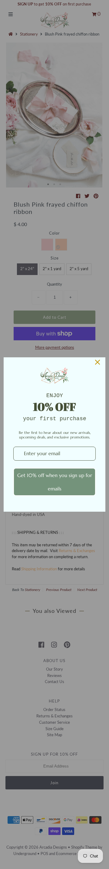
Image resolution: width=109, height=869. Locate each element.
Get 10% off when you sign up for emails (54, 482)
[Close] (97, 362)
